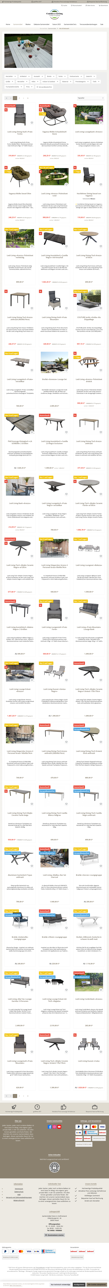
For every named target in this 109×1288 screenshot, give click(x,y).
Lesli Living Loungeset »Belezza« (89, 565)
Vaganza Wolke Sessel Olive (20, 194)
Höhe (34, 82)
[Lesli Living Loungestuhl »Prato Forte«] (54, 610)
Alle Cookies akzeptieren (97, 1285)
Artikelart (23, 76)
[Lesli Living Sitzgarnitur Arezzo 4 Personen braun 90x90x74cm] (54, 548)
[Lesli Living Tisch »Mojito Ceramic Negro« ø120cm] (20, 548)
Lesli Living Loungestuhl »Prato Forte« (54, 628)
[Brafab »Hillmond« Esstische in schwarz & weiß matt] (89, 920)
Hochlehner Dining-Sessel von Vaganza (89, 195)
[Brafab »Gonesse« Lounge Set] (54, 362)
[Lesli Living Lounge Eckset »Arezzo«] (20, 672)
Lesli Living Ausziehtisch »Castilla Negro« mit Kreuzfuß (54, 256)
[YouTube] (59, 1126)
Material (65, 82)
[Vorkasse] (90, 1132)
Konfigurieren (79, 1285)
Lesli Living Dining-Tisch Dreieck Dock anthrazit (89, 752)
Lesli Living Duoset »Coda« (89, 1061)
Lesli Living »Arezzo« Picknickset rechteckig (20, 256)
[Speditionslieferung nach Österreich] (79, 1138)
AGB (18, 1195)
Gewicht (89, 76)
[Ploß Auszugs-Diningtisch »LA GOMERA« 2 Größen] (20, 424)
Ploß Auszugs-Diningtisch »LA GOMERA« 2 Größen (20, 442)
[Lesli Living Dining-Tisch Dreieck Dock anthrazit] (89, 734)
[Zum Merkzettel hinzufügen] (32, 123)
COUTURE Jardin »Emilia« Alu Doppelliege (89, 318)
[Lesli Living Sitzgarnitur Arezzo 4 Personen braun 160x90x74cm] (20, 734)
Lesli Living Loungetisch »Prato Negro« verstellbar (54, 504)
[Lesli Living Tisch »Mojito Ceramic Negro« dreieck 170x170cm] (89, 672)
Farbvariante (74, 76)
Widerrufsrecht (19, 1200)
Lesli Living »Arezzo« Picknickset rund (54, 195)
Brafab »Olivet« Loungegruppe (54, 937)
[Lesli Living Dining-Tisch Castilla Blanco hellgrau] (54, 796)
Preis (28, 87)
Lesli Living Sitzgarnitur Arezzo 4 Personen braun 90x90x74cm (54, 566)
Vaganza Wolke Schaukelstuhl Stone (54, 133)
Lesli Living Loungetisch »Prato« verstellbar (20, 380)
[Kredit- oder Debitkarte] (98, 1126)
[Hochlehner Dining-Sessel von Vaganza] (89, 176)
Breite (49, 76)
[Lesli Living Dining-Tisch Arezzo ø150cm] (89, 238)
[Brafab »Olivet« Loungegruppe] (54, 920)
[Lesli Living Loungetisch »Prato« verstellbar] (20, 362)
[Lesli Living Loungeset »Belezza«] (89, 548)
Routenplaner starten (55, 1235)
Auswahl (37, 76)
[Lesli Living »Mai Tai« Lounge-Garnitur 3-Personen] (20, 982)
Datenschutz (18, 1192)
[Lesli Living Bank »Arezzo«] (20, 486)
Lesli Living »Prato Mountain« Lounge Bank (89, 628)
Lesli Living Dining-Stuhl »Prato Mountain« (54, 318)
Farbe (61, 76)
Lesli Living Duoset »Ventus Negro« (54, 690)
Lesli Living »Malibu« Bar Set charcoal (54, 876)
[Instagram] (54, 1126)
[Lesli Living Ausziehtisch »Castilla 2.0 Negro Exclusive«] (54, 424)
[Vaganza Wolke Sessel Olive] (20, 176)
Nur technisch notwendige (60, 1285)
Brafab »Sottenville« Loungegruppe (20, 938)
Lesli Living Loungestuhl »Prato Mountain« (20, 1062)
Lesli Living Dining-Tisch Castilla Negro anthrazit (89, 814)
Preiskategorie (80, 82)
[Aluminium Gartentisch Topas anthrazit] (20, 858)
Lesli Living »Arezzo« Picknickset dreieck (89, 380)
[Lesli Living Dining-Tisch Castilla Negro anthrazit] (89, 796)
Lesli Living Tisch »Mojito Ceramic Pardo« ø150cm (89, 504)
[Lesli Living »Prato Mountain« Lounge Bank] (89, 610)
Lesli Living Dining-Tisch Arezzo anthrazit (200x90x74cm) (54, 752)
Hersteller (9, 76)
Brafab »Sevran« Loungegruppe (89, 875)
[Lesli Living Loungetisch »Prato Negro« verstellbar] (54, 486)
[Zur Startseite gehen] (54, 14)
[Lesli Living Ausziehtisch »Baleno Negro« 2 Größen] (20, 610)
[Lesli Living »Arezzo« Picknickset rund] (54, 176)
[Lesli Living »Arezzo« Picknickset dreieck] (89, 362)
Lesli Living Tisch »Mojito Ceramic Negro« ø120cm (20, 566)
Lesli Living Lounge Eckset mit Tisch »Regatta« (54, 1000)
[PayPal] (78, 1126)
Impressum (19, 1189)
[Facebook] (49, 1126)
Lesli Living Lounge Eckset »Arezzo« (19, 690)
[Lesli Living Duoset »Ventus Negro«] (54, 672)
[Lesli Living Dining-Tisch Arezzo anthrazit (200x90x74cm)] (54, 734)
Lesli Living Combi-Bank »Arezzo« (89, 999)
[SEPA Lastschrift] (78, 1132)
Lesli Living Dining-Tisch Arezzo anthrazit (89, 442)
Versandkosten (40, 1267)
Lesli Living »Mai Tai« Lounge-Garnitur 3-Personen (20, 1000)
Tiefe (95, 82)
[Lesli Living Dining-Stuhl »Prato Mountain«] (54, 300)
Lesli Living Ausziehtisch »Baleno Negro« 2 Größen (20, 628)
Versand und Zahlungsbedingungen (19, 1197)
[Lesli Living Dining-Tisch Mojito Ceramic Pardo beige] (20, 796)
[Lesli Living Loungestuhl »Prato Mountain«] (20, 1044)
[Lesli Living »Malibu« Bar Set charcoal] (54, 858)
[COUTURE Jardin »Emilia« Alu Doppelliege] (89, 300)
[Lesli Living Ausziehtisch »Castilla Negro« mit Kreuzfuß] (54, 238)
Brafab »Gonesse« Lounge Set (54, 379)
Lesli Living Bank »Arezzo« (20, 503)
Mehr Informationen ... (16, 1285)
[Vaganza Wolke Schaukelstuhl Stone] (54, 114)
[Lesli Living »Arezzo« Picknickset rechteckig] (20, 238)
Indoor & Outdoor (49, 82)
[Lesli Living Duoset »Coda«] (89, 1044)
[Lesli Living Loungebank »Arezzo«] (89, 114)
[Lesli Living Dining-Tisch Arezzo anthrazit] (89, 424)
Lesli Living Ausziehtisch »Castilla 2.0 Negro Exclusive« (54, 442)
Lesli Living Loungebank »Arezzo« (89, 132)
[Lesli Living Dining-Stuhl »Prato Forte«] (20, 114)
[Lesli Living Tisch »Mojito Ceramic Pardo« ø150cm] (89, 486)
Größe (8, 82)
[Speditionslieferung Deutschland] (102, 1132)
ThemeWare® (74, 1275)
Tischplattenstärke (12, 87)
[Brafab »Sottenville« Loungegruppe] (20, 920)
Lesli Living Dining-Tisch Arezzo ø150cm (89, 256)
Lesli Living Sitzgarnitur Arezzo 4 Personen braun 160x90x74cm (20, 752)
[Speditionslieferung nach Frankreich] (87, 1138)
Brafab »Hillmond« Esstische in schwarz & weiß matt (88, 938)
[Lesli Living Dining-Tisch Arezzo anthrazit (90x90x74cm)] (20, 300)
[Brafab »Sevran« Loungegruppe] (89, 858)
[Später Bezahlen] (86, 1126)
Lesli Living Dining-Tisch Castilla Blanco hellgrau (54, 814)
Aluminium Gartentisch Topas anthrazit (20, 876)
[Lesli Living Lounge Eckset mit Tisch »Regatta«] (54, 982)
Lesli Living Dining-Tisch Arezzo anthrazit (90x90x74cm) (20, 318)
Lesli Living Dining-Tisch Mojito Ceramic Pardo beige (20, 814)
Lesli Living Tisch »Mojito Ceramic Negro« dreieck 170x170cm (89, 690)
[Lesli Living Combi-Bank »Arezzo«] (89, 982)
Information (18, 1184)
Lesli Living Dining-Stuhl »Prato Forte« (19, 133)
